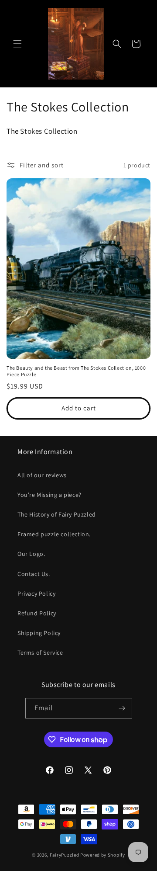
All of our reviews (42, 475)
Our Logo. (31, 554)
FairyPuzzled (64, 855)
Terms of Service (40, 652)
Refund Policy (36, 613)
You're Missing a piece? (49, 495)
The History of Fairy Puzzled (56, 514)
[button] (17, 43)
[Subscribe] (122, 708)
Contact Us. (33, 574)
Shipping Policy (39, 633)
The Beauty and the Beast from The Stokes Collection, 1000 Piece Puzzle (76, 371)
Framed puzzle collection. (54, 534)
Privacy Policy (36, 593)
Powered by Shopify (102, 855)
